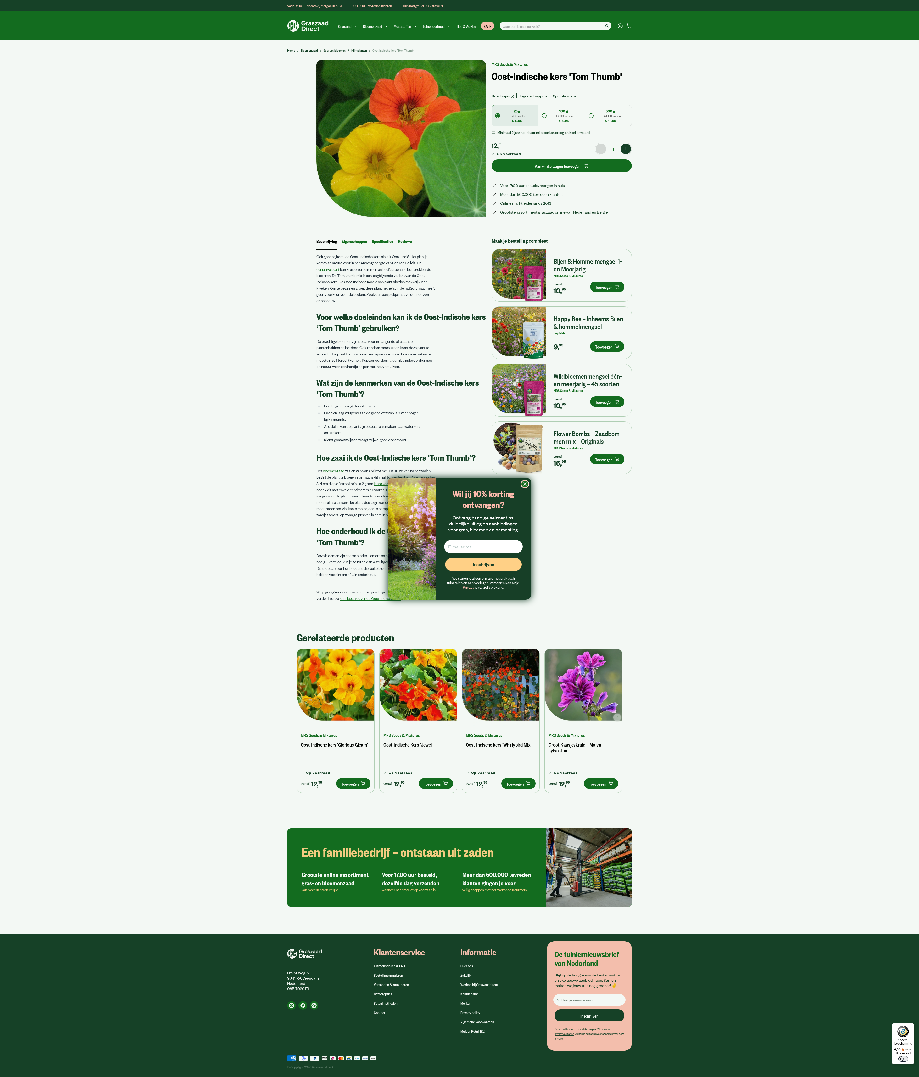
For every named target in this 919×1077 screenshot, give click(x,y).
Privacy (468, 587)
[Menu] (911, 1026)
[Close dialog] (524, 484)
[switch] (903, 1059)
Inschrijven (483, 564)
